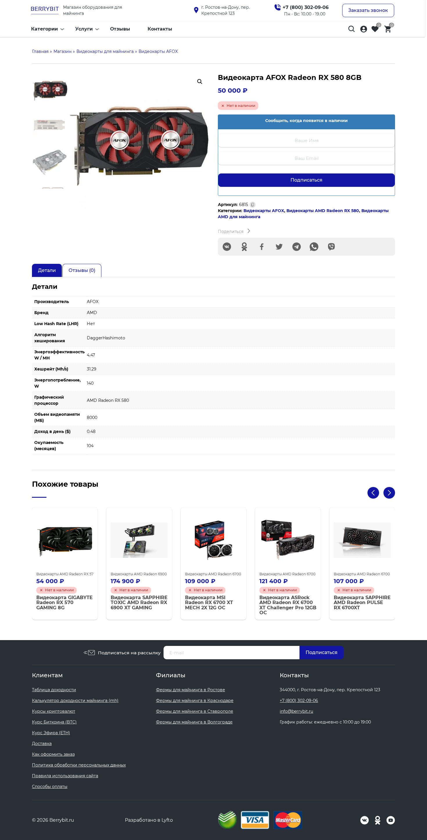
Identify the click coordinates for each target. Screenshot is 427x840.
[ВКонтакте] (227, 246)
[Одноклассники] (244, 246)
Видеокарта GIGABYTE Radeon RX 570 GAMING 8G (64, 602)
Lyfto (167, 820)
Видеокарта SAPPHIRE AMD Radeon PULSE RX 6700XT (362, 602)
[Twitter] (279, 246)
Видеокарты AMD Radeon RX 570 (66, 574)
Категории (44, 29)
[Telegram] (296, 246)
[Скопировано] (253, 205)
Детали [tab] (47, 270)
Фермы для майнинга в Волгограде (194, 722)
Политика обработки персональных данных (79, 765)
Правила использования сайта (65, 775)
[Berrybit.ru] (45, 10)
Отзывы (120, 29)
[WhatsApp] (314, 246)
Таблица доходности (54, 689)
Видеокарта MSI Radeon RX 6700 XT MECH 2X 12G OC (209, 602)
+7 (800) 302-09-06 (299, 700)
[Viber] (331, 246)
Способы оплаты (49, 786)
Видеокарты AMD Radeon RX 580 (322, 210)
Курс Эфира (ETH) (51, 732)
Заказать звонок (368, 10)
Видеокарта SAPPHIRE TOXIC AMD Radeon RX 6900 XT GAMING (139, 602)
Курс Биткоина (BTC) (54, 722)
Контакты (160, 29)
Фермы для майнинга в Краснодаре (195, 700)
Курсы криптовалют (53, 711)
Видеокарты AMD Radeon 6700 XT (215, 574)
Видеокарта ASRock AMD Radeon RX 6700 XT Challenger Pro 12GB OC (287, 605)
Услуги (84, 29)
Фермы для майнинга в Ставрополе (194, 711)
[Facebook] (261, 246)
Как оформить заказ (53, 754)
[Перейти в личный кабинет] (363, 29)
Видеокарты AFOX (263, 210)
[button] (200, 81)
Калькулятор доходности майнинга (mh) (75, 700)
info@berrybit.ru (296, 711)
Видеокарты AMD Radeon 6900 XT (141, 574)
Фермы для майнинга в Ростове (190, 689)
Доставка (42, 743)
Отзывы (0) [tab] (82, 270)
